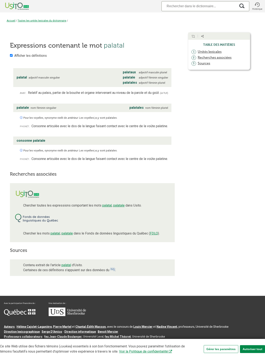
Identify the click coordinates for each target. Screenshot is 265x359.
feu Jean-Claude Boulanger (63, 336)
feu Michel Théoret (118, 336)
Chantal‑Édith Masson (90, 326)
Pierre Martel (62, 326)
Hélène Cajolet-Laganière (34, 326)
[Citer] (193, 36)
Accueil (11, 20)
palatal (107, 205)
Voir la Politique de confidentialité (143, 351)
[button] (257, 6)
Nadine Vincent (167, 326)
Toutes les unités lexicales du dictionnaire (42, 20)
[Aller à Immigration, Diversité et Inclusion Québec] (19, 314)
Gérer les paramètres (221, 349)
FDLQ (154, 233)
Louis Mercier (143, 326)
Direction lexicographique (22, 331)
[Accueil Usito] (12, 6)
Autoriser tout (252, 349)
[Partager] (202, 36)
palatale (119, 205)
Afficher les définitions (30, 56)
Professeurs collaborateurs (23, 336)
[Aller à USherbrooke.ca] (67, 315)
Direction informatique (80, 331)
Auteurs (9, 326)
